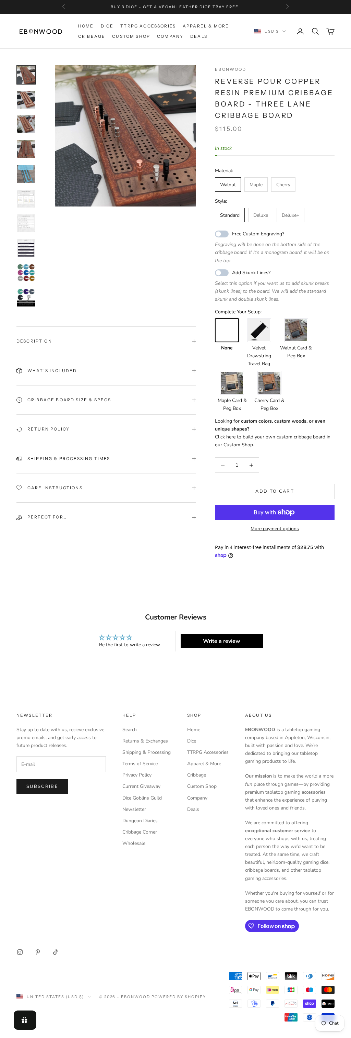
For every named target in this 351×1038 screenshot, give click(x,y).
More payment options (275, 528)
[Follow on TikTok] (55, 952)
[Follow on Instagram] (19, 952)
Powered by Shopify (179, 996)
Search (129, 729)
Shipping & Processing (146, 752)
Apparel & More (206, 26)
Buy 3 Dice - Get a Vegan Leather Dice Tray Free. (175, 6)
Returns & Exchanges (145, 741)
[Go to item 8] (26, 248)
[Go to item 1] (26, 75)
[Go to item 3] (26, 124)
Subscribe (42, 786)
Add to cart (274, 491)
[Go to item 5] (26, 173)
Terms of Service (140, 763)
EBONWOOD (230, 69)
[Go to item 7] (26, 223)
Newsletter (134, 809)
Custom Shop (131, 36)
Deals (198, 36)
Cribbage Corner (139, 832)
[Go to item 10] (26, 297)
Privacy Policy (137, 775)
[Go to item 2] (26, 99)
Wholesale (133, 843)
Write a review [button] (221, 641)
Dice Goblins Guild (142, 798)
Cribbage (91, 36)
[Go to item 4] (26, 149)
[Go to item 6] (26, 198)
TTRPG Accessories (148, 26)
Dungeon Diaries (140, 820)
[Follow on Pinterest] (37, 952)
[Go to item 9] (26, 272)
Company (170, 36)
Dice (107, 26)
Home (86, 26)
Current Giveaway (141, 786)
